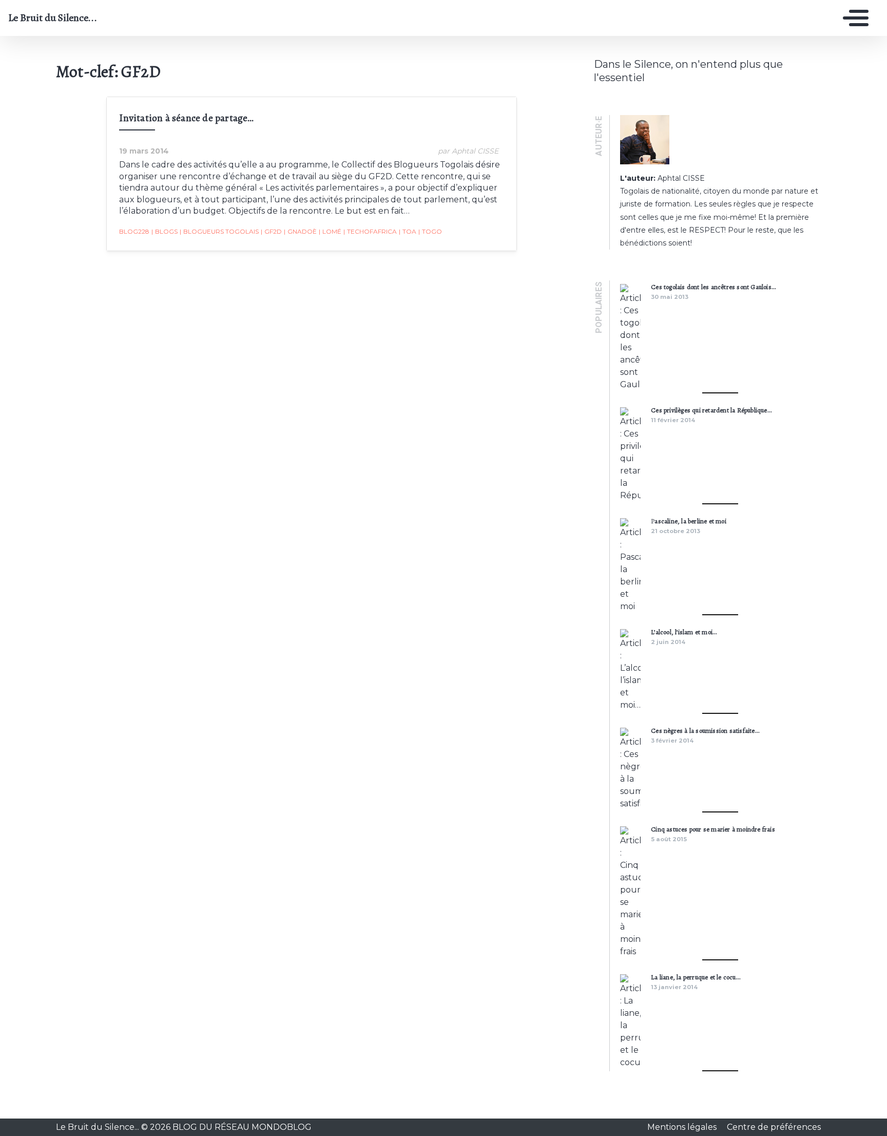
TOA (407, 231)
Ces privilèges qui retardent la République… (711, 410)
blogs (164, 231)
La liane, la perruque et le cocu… (695, 977)
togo (430, 231)
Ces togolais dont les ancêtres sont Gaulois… (713, 286)
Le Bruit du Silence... (52, 18)
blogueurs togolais (219, 231)
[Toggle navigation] (853, 18)
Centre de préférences (774, 1127)
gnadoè (300, 231)
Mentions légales (683, 1127)
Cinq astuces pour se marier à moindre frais (713, 829)
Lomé (330, 231)
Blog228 (134, 231)
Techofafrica (370, 231)
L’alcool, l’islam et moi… (684, 632)
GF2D (271, 231)
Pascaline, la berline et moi (688, 521)
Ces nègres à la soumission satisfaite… (705, 730)
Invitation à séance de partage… (186, 118)
